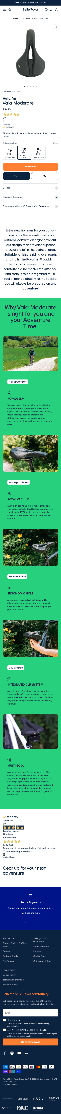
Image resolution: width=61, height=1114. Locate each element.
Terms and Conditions (13, 980)
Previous (7, 838)
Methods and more (30, 913)
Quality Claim (39, 956)
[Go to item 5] (36, 86)
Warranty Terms (10, 985)
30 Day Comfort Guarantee (41, 940)
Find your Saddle (10, 956)
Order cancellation (42, 961)
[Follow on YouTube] (19, 1053)
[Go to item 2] (27, 86)
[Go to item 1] (24, 86)
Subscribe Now (30, 1042)
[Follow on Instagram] (12, 1053)
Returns (37, 951)
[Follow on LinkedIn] (26, 1053)
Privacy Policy (9, 970)
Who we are (8, 939)
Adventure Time (41, 18)
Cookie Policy (9, 975)
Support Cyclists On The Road (14, 945)
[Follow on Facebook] (5, 1053)
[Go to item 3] (30, 86)
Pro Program (8, 961)
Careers (6, 951)
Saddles (26, 18)
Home (15, 18)
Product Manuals (41, 947)
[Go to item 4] (33, 86)
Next (13, 838)
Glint (15, 1084)
